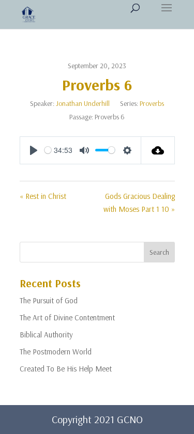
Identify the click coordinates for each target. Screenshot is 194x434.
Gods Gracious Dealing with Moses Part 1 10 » (139, 202)
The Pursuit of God (49, 300)
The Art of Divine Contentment (67, 317)
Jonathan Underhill (83, 103)
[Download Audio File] (158, 150)
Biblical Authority (46, 334)
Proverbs (152, 103)
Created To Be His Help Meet (66, 369)
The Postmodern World (56, 352)
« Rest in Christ (43, 196)
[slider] (47, 150)
